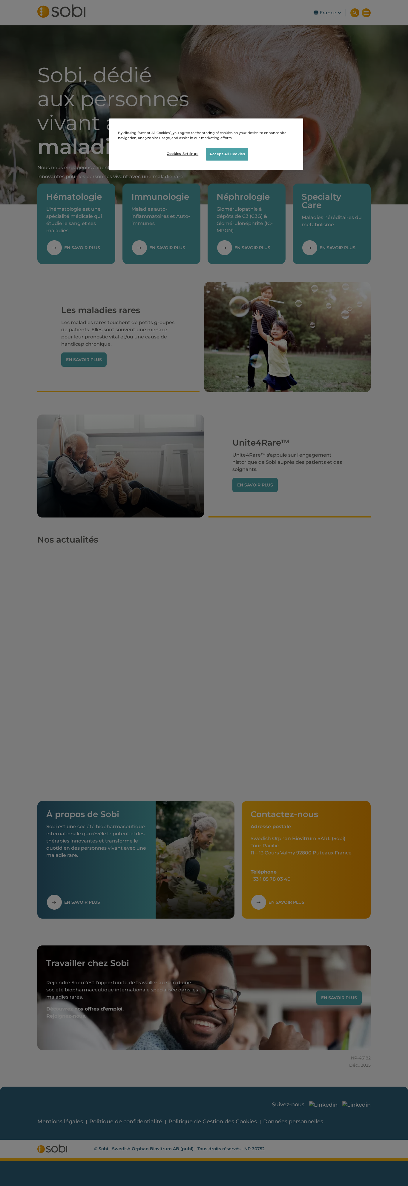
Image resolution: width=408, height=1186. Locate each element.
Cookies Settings (182, 154)
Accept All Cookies (227, 154)
